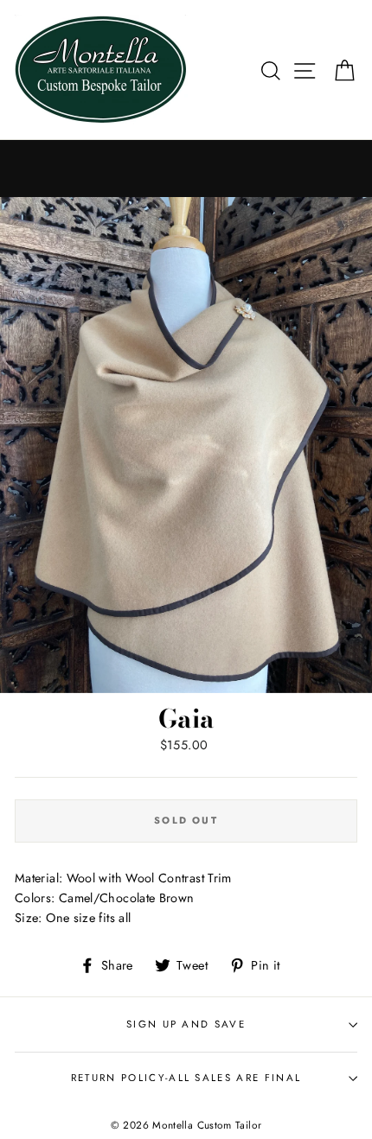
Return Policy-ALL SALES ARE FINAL (186, 1078)
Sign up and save (186, 1024)
